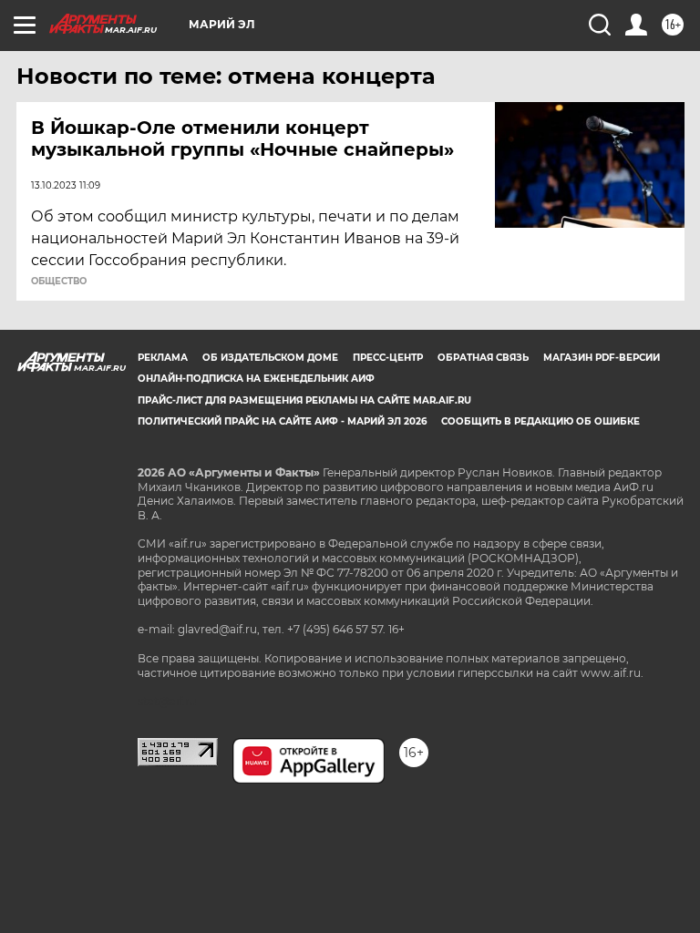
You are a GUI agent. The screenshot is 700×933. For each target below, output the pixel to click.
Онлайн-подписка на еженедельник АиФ (256, 378)
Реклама (163, 358)
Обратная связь (483, 358)
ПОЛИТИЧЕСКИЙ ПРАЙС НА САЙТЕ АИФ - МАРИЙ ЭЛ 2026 (282, 421)
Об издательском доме (270, 358)
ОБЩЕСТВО (59, 281)
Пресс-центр (388, 358)
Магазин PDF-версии (601, 358)
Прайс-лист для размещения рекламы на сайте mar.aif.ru (304, 400)
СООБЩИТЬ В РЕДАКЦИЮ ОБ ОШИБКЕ (540, 421)
